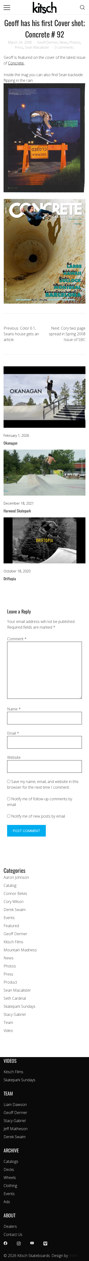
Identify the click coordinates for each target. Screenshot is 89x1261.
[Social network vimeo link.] (45, 1242)
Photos (75, 42)
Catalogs (11, 1161)
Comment (17, 638)
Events (9, 917)
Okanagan (10, 443)
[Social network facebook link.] (5, 1242)
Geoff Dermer (47, 42)
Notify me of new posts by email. (38, 816)
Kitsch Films (13, 941)
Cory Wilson (13, 901)
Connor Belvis (15, 893)
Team (8, 1022)
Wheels (10, 1177)
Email (13, 733)
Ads (7, 1201)
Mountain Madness (20, 950)
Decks (9, 1169)
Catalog (10, 885)
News (64, 42)
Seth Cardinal (15, 998)
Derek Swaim (15, 909)
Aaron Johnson (16, 877)
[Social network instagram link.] (19, 1242)
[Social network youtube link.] (32, 1242)
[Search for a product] (82, 7)
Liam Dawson (15, 1104)
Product (10, 982)
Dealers (10, 1226)
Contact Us (13, 1234)
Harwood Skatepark (17, 511)
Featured (11, 925)
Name (14, 709)
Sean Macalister (37, 47)
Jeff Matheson (16, 1128)
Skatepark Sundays (19, 1006)
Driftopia (10, 578)
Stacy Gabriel (15, 1014)
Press (19, 47)
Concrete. (16, 63)
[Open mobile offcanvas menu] (7, 7)
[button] (5, 863)
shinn (73, 1255)
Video (8, 1030)
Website (14, 757)
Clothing (10, 1185)
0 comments (64, 47)
